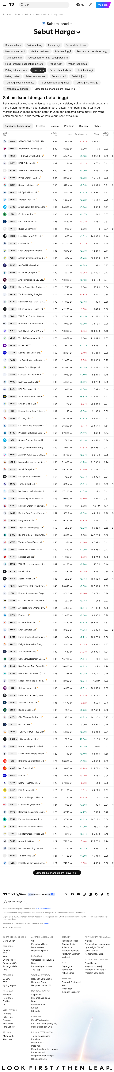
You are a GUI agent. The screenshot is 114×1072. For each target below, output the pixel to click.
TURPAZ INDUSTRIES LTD (31, 731)
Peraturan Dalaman (71, 954)
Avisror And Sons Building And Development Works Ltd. (32, 170)
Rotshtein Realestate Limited (32, 812)
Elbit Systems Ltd (26, 790)
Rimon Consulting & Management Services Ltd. (32, 287)
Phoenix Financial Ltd (28, 622)
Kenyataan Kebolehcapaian (44, 1049)
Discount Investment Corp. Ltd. (32, 593)
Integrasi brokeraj (93, 966)
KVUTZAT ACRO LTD (28, 382)
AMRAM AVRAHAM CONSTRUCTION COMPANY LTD (32, 454)
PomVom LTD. (25, 345)
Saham (6, 950)
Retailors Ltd (24, 571)
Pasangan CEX (10, 963)
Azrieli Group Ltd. (26, 469)
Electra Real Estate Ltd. (29, 352)
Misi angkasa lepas (40, 998)
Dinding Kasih (68, 944)
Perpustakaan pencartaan (97, 944)
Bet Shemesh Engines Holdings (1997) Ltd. (32, 848)
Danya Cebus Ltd (26, 520)
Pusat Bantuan (38, 1004)
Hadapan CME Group (41, 979)
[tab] (13, 45)
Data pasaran (37, 947)
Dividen (6, 1001)
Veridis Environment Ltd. (30, 338)
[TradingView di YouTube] (78, 894)
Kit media (35, 1011)
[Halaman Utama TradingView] (11, 5)
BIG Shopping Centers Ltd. (31, 761)
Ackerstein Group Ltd (28, 841)
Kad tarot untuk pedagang (44, 1023)
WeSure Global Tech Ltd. (30, 542)
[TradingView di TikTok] (102, 894)
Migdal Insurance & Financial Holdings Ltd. (32, 680)
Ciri (32, 940)
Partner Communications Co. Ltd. (32, 819)
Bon (5, 956)
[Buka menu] (4, 5)
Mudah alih (8, 1036)
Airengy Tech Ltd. (27, 199)
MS (82, 4)
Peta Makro (8, 1023)
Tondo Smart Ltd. (26, 484)
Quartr (47, 923)
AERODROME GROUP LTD (31, 141)
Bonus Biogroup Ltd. (28, 272)
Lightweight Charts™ (94, 947)
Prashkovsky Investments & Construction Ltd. (32, 323)
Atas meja (7, 1039)
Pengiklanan (90, 963)
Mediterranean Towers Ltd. (31, 833)
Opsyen (7, 1020)
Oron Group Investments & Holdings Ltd (32, 250)
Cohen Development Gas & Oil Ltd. (32, 659)
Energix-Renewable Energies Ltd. (32, 447)
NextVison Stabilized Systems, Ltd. (32, 586)
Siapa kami (36, 994)
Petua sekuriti (38, 1052)
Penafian (35, 1039)
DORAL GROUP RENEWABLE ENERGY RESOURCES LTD (32, 535)
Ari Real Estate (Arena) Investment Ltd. (32, 608)
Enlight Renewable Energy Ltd (32, 644)
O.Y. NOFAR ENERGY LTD (30, 331)
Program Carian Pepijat (42, 1055)
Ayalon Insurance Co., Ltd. (31, 279)
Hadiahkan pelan (39, 950)
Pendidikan (67, 969)
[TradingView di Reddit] (108, 894)
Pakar (64, 985)
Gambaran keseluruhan (42, 959)
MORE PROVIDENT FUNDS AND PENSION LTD (32, 549)
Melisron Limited (26, 556)
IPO (5, 1004)
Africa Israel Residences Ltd (31, 207)
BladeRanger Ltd (26, 710)
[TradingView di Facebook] (72, 894)
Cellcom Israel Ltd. (27, 688)
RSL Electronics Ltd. (28, 389)
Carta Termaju (91, 950)
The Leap (36, 969)
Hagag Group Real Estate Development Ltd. (32, 411)
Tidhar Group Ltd (26, 855)
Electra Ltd (23, 615)
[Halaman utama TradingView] (14, 894)
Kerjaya (34, 1007)
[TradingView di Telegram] (96, 894)
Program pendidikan (94, 973)
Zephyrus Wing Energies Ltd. (32, 294)
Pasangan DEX (10, 966)
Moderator (67, 957)
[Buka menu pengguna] (91, 5)
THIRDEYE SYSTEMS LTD (30, 156)
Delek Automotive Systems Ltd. (32, 695)
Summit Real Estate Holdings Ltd (32, 753)
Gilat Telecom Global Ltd (30, 717)
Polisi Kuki (36, 1045)
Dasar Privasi (37, 1042)
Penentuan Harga (39, 944)
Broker (34, 963)
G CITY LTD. (24, 724)
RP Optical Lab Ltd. (27, 192)
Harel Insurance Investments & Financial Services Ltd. (32, 826)
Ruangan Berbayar (71, 992)
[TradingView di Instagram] (84, 894)
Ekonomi (7, 994)
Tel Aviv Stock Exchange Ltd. (32, 360)
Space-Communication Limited (32, 440)
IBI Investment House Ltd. (30, 309)
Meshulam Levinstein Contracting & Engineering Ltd (32, 491)
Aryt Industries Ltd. (27, 651)
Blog (33, 1001)
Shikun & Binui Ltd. (27, 403)
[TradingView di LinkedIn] (90, 894)
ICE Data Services (43, 908)
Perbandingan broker (41, 966)
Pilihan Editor (68, 973)
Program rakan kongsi (95, 969)
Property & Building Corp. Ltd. (32, 433)
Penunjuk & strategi (71, 982)
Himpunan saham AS (41, 985)
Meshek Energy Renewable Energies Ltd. (32, 505)
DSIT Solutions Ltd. (27, 163)
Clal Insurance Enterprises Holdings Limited (32, 425)
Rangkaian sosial (70, 940)
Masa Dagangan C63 (41, 1026)
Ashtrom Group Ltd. (27, 702)
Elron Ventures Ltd (27, 629)
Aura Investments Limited (30, 396)
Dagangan (67, 966)
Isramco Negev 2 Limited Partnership (32, 746)
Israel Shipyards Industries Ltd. (32, 498)
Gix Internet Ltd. (26, 214)
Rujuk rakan (67, 947)
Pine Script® (9, 1026)
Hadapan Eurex (38, 982)
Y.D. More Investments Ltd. (31, 564)
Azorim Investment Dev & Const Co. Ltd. (32, 258)
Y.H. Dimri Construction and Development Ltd (32, 316)
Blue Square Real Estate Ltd (31, 666)
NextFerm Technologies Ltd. (32, 148)
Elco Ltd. (22, 775)
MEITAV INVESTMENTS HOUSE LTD (32, 301)
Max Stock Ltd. (25, 768)
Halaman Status (39, 1059)
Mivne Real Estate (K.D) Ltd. (32, 673)
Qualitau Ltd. (24, 243)
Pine (5, 969)
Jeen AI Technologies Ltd (30, 527)
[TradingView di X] (66, 894)
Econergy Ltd (24, 418)
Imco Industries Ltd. (28, 221)
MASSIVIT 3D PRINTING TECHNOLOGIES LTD (32, 476)
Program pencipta (70, 950)
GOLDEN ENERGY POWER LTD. (32, 600)
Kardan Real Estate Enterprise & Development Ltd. (32, 513)
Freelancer (67, 988)
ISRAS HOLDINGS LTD (29, 782)
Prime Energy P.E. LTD (29, 177)
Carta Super (9, 940)
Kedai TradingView (40, 1020)
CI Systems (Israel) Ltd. (29, 804)
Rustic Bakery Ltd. (27, 228)
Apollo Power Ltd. (26, 578)
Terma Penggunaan (40, 1036)
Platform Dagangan (94, 954)
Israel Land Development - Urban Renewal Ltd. (32, 863)
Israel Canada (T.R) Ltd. (30, 236)
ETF (5, 953)
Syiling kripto (9, 959)
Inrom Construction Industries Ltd (32, 637)
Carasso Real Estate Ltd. (30, 374)
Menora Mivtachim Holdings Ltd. (32, 462)
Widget (88, 940)
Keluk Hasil (8, 1017)
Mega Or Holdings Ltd (29, 367)
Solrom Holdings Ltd (28, 185)
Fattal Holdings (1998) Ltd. (31, 797)
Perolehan (8, 998)
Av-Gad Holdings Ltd (28, 265)
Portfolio (7, 1013)
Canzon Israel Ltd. (29, 739)
